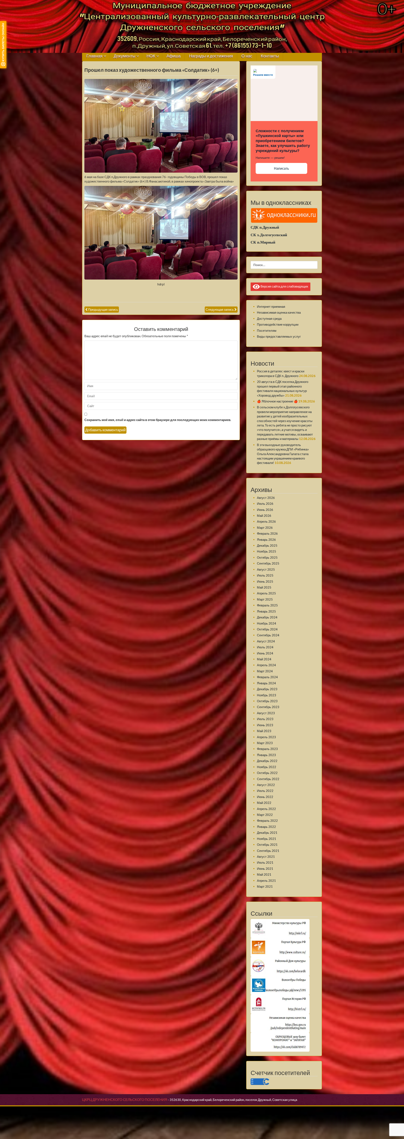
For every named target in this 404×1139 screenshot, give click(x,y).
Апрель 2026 (266, 521)
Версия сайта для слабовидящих (284, 286)
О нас (246, 56)
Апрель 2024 (266, 665)
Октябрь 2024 (267, 629)
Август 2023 (266, 713)
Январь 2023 (266, 755)
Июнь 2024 (265, 653)
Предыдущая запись (103, 309)
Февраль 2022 (267, 820)
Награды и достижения (211, 56)
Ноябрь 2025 (266, 551)
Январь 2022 (266, 827)
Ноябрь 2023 (266, 695)
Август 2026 (266, 498)
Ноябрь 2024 (266, 623)
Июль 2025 (265, 575)
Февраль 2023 (267, 749)
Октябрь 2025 (267, 557)
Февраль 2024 (267, 677)
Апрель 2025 (266, 593)
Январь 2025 (266, 611)
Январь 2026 (266, 539)
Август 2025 (266, 569)
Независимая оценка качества (279, 312)
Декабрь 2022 (267, 761)
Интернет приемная (271, 306)
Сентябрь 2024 (268, 635)
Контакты (270, 56)
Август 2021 (266, 856)
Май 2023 (264, 731)
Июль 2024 (265, 647)
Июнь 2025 (265, 581)
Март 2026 (265, 527)
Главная (94, 56)
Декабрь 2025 (267, 545)
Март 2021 (265, 886)
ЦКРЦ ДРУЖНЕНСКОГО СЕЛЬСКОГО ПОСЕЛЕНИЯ (124, 1100)
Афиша (173, 56)
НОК (150, 56)
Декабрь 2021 (267, 832)
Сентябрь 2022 (268, 779)
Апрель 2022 (266, 809)
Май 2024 (264, 659)
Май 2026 (264, 515)
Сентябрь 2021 (268, 851)
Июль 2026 (265, 503)
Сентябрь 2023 (268, 707)
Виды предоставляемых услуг (279, 336)
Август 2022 (266, 785)
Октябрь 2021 (267, 844)
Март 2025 (265, 599)
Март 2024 (265, 671)
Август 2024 (266, 641)
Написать (281, 168)
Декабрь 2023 (267, 689)
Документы (124, 56)
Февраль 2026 (267, 533)
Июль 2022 (265, 791)
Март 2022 (265, 815)
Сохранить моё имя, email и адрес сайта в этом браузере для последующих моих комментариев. (157, 420)
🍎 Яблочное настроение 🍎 (277, 401)
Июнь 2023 (265, 725)
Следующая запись (220, 309)
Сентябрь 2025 (268, 563)
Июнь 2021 (265, 868)
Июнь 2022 (265, 797)
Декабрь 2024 (267, 617)
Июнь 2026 (265, 510)
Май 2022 (264, 803)
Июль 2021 (265, 862)
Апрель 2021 (266, 880)
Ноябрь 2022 (266, 767)
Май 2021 (264, 874)
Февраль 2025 (267, 605)
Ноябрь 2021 (266, 839)
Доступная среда (269, 318)
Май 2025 (264, 587)
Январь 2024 (266, 683)
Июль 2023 (265, 719)
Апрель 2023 (266, 737)
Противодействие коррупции (277, 324)
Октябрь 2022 (267, 773)
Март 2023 (265, 743)
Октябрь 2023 (267, 701)
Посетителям (266, 330)
